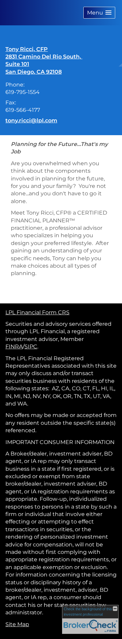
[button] (99, 13)
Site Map (17, 624)
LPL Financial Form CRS (37, 312)
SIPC (30, 346)
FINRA (14, 346)
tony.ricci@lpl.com (31, 120)
